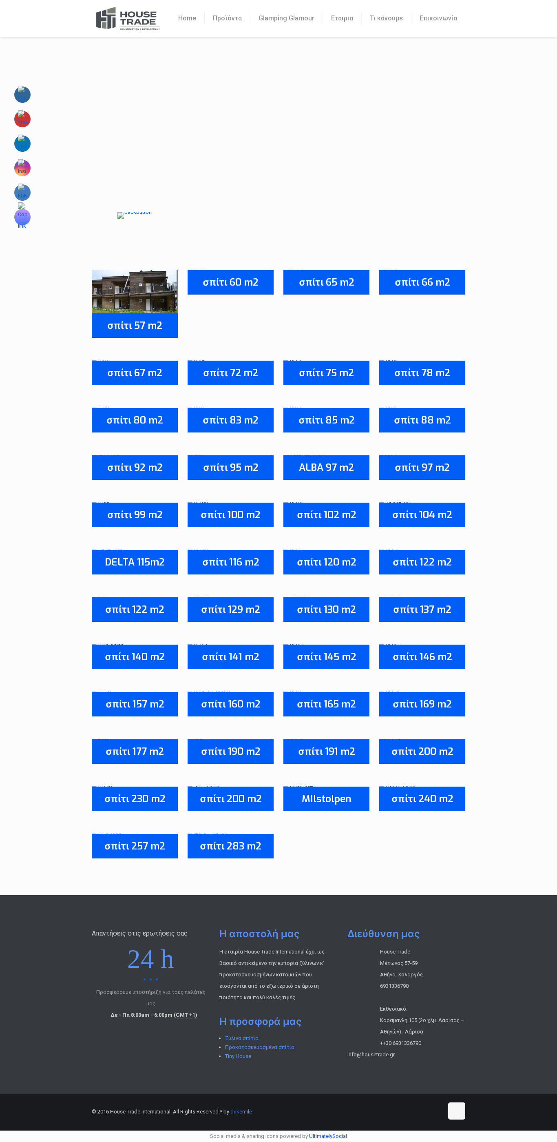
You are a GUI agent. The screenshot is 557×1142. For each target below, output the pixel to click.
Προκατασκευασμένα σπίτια (259, 1047)
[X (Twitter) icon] (411, 1111)
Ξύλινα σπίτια (242, 1038)
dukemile (241, 1112)
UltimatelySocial (328, 1136)
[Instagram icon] (437, 1111)
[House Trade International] (127, 18)
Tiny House (238, 1056)
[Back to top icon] (456, 1111)
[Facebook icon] (403, 1111)
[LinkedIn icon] (428, 1111)
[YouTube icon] (420, 1111)
